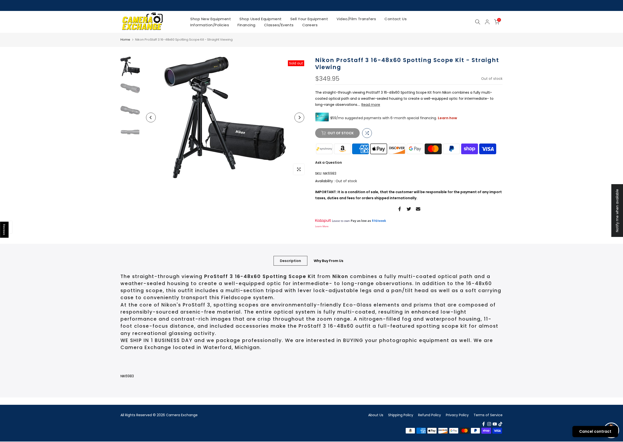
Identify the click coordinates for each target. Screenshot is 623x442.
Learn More (322, 226)
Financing (247, 24)
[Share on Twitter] (409, 209)
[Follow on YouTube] (495, 424)
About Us (375, 415)
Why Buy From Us (328, 260)
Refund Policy (429, 415)
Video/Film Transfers (356, 18)
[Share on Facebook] (399, 209)
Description (290, 260)
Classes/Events (279, 24)
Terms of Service (488, 415)
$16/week (379, 220)
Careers (310, 24)
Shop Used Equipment (260, 18)
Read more (370, 104)
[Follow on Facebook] (483, 424)
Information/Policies (209, 24)
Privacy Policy (457, 415)
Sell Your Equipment (309, 18)
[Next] (299, 117)
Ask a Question (328, 162)
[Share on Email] (418, 209)
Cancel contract (595, 431)
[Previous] (151, 117)
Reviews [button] (4, 229)
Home (125, 39)
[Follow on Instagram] (489, 424)
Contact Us (396, 18)
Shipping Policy (400, 415)
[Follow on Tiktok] (500, 424)
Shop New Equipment (210, 18)
